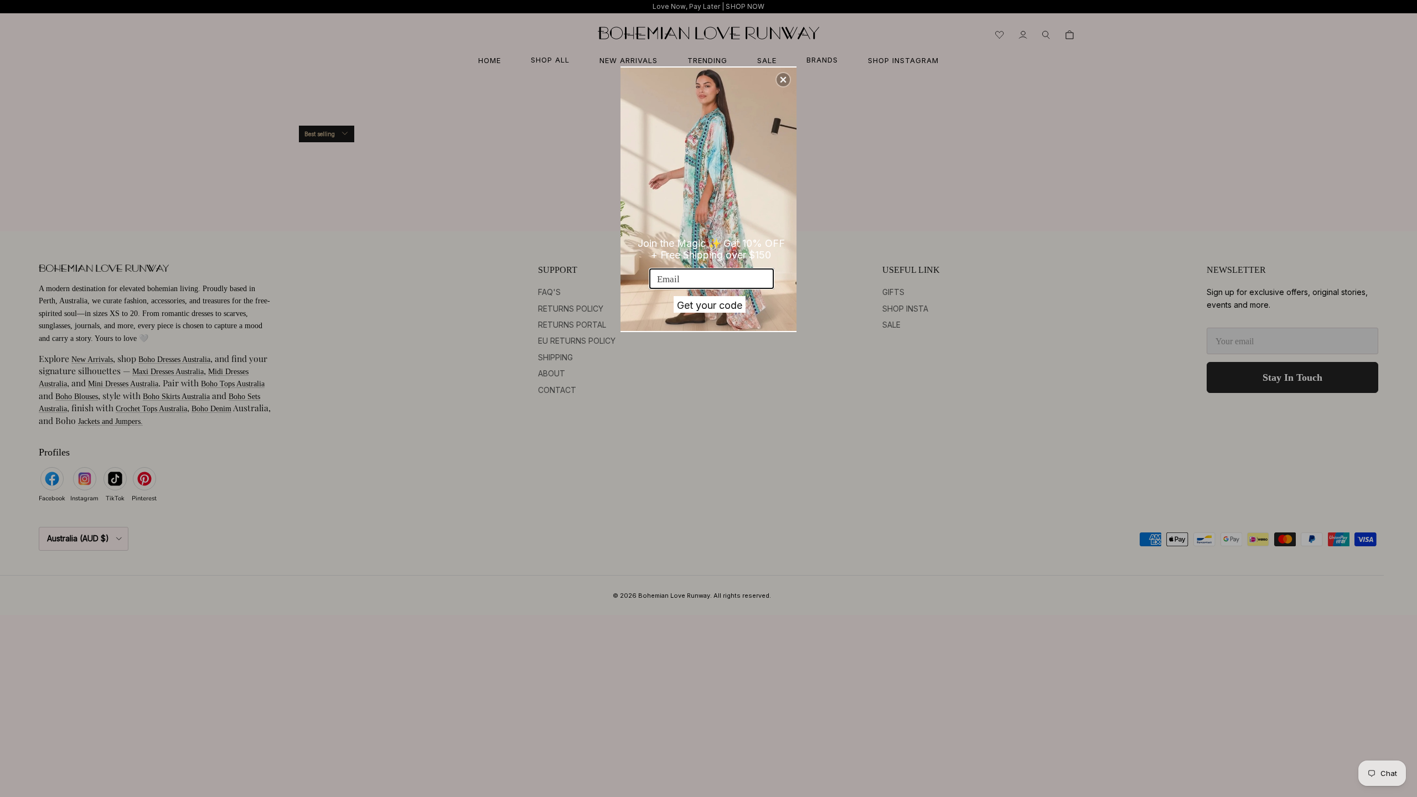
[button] (783, 79)
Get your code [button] (709, 305)
